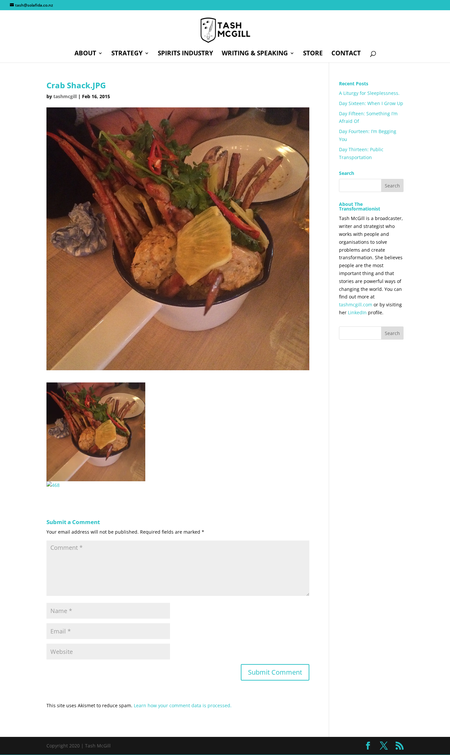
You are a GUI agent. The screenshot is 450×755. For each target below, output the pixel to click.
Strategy (127, 54)
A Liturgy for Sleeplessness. (369, 93)
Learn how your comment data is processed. (183, 705)
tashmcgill (65, 96)
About (85, 54)
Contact (346, 54)
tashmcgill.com (355, 304)
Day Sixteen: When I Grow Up (371, 103)
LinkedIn (357, 312)
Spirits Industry (185, 54)
